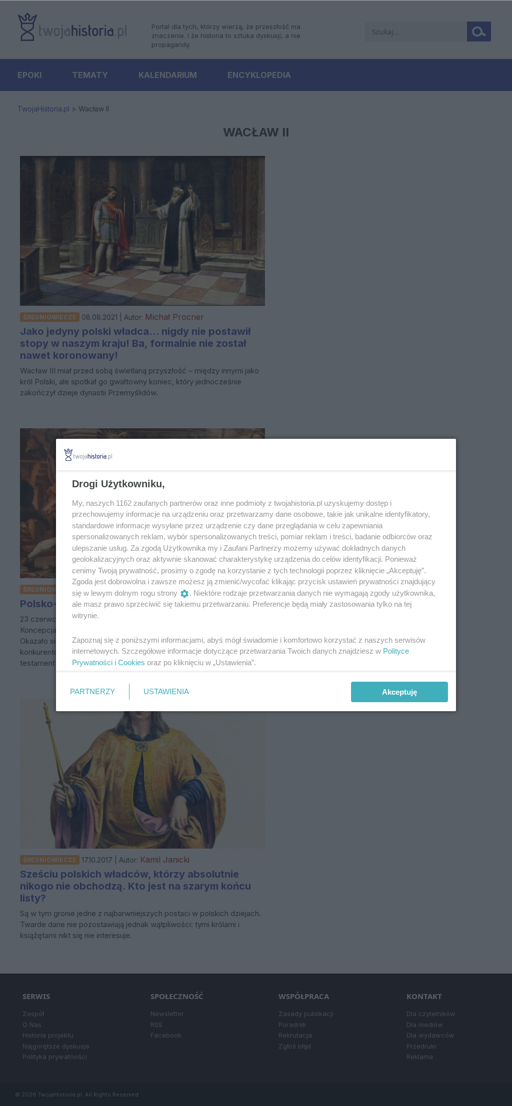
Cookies (131, 662)
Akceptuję (399, 692)
